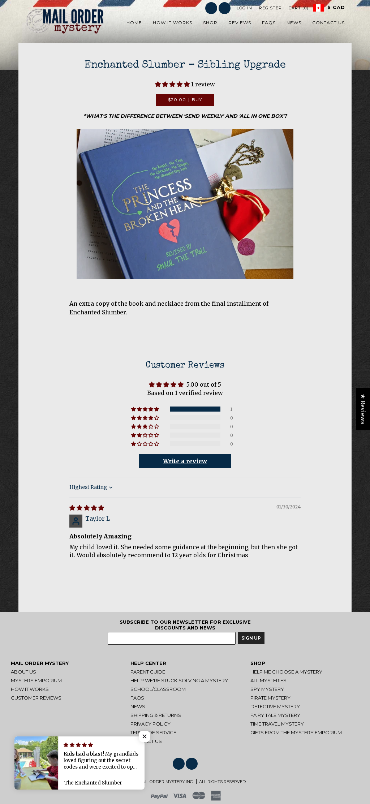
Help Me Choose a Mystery (286, 672)
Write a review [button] (185, 461)
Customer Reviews (36, 698)
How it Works (30, 689)
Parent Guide (147, 672)
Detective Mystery (275, 706)
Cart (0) (299, 8)
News (137, 706)
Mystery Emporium (36, 680)
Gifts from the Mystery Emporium (296, 732)
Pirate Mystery (270, 698)
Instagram (225, 8)
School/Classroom (158, 689)
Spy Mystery (267, 689)
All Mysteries (268, 680)
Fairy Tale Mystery (275, 715)
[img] (86, 507)
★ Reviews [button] (363, 409)
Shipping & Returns (155, 715)
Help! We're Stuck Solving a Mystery (179, 680)
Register (270, 8)
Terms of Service (153, 732)
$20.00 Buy (185, 99)
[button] (173, 84)
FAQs (137, 698)
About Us (23, 672)
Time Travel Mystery (277, 724)
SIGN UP (251, 638)
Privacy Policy (150, 724)
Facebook (211, 8)
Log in (244, 8)
